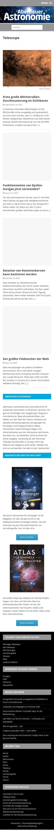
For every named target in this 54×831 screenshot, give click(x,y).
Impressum (15, 823)
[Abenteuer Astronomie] (27, 14)
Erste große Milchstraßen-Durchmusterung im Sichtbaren (25, 98)
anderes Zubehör (10, 662)
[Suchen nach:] (27, 27)
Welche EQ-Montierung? (13, 811)
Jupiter (5, 756)
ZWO (5, 679)
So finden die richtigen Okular (15, 805)
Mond (5, 753)
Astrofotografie (9, 653)
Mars (5, 762)
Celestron (7, 682)
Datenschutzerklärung (27, 826)
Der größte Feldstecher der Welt (26, 359)
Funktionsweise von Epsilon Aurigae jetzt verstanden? (22, 187)
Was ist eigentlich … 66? (13, 726)
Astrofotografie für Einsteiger (15, 800)
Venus (5, 765)
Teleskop (7, 768)
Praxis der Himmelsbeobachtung (17, 803)
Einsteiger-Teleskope (11, 644)
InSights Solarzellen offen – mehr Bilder (19, 730)
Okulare (6, 656)
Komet (6, 771)
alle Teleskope (9, 647)
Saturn (6, 780)
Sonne (5, 777)
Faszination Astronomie (13, 794)
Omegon (6, 676)
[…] (38, 125)
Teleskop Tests (9, 797)
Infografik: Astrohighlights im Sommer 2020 (21, 706)
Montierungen (9, 650)
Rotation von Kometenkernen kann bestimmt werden (24, 272)
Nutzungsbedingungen (32, 823)
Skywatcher (8, 685)
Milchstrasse (8, 759)
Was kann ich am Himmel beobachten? (19, 808)
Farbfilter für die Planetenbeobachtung (19, 814)
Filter (5, 659)
